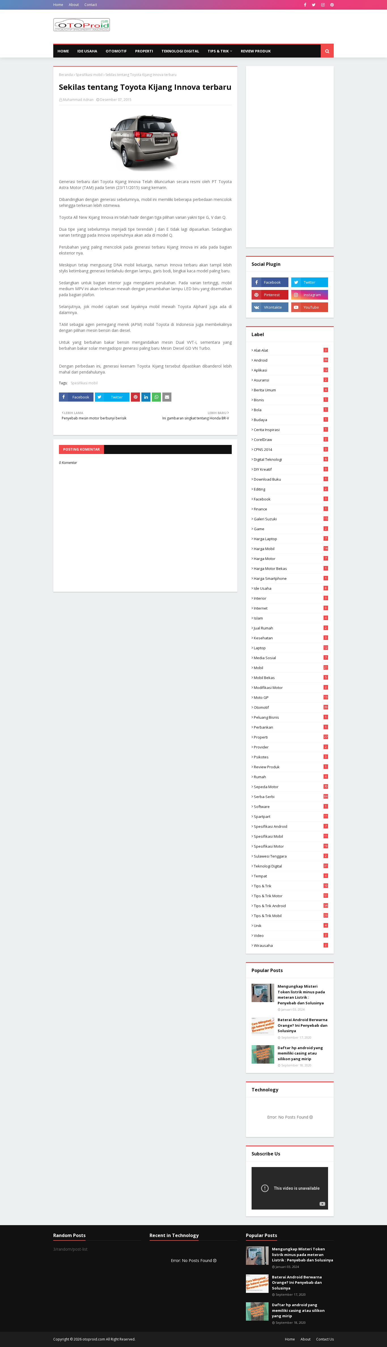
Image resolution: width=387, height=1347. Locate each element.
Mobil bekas (290, 677)
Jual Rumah (290, 628)
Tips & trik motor (291, 895)
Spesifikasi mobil (89, 74)
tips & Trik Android (291, 905)
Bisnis (290, 399)
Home (58, 4)
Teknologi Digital (291, 866)
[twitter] (314, 5)
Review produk (290, 766)
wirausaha (290, 945)
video (290, 935)
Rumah (290, 776)
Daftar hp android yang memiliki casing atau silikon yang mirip (300, 1053)
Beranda (66, 74)
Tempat (290, 876)
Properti (291, 737)
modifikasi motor (290, 687)
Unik (290, 925)
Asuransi (290, 380)
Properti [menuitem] (144, 51)
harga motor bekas (290, 568)
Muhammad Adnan (78, 99)
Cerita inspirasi (290, 429)
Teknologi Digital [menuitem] (180, 51)
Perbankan (290, 727)
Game (290, 528)
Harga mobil (291, 548)
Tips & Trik (291, 885)
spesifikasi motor (291, 846)
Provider (290, 747)
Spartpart (291, 816)
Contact (90, 4)
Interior (290, 598)
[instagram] (323, 5)
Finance (290, 509)
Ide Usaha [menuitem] (87, 51)
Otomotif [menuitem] (116, 51)
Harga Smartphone (290, 578)
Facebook (290, 499)
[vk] (270, 307)
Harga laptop (290, 538)
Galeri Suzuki (291, 518)
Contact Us (325, 1339)
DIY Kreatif (290, 469)
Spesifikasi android (290, 826)
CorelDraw (290, 439)
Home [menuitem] (63, 51)
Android (291, 360)
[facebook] (305, 5)
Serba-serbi (291, 796)
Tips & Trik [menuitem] (218, 51)
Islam (290, 618)
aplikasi (291, 370)
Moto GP (291, 697)
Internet (290, 608)
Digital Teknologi (290, 459)
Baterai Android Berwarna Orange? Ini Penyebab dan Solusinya (303, 1025)
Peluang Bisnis (290, 717)
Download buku (290, 479)
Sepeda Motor (291, 786)
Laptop (291, 647)
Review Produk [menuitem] (256, 51)
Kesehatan (290, 637)
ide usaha (290, 588)
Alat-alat (290, 350)
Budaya (290, 419)
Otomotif (291, 707)
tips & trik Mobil (291, 915)
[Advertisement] (230, 26)
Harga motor (290, 558)
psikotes (290, 757)
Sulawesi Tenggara (290, 856)
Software (290, 806)
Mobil (291, 667)
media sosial (290, 657)
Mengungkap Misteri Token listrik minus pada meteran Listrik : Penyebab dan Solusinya (301, 995)
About (74, 4)
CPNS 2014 (290, 449)
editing (290, 489)
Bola (290, 409)
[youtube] (309, 307)
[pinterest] (331, 5)
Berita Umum (290, 390)
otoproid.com (93, 1339)
